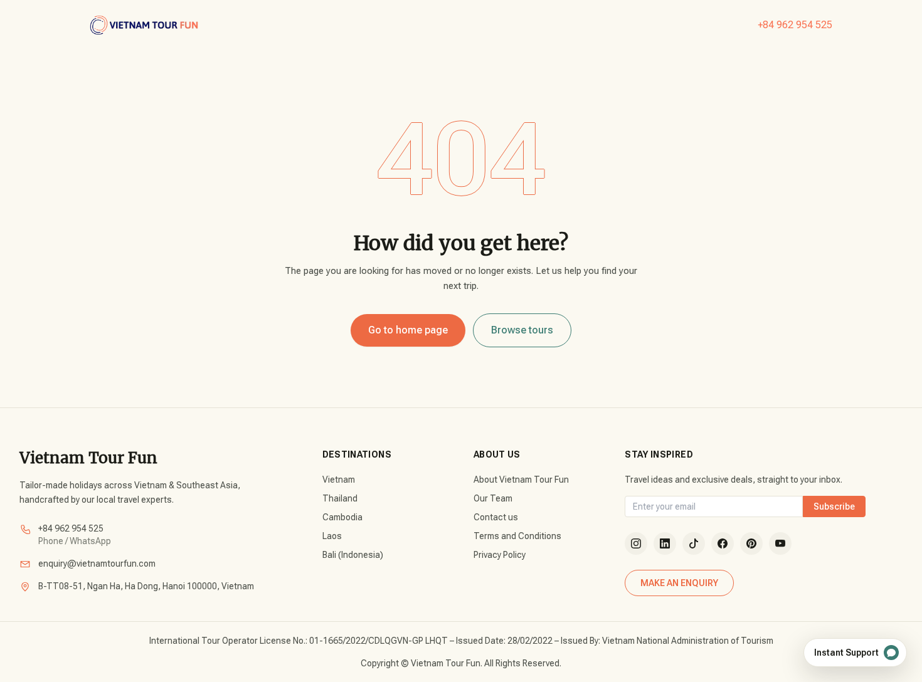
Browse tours (522, 330)
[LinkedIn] (665, 543)
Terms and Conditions (517, 536)
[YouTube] (780, 543)
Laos (332, 536)
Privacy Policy (500, 555)
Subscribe (834, 506)
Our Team (493, 498)
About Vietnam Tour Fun (521, 480)
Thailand (340, 498)
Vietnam (338, 480)
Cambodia (342, 517)
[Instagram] (636, 543)
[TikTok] (693, 543)
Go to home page (408, 330)
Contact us (496, 517)
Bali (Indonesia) (352, 555)
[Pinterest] (751, 543)
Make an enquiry (679, 583)
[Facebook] (722, 543)
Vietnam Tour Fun (88, 458)
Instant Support (846, 653)
